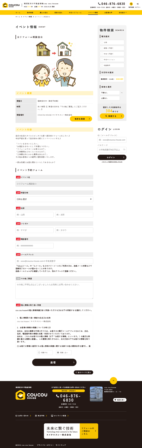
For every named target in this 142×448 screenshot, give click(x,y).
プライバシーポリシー (45, 445)
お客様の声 (108, 12)
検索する (112, 116)
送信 (53, 362)
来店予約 (41, 416)
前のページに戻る (84, 372)
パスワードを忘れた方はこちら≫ (112, 162)
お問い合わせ (23, 416)
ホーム (18, 12)
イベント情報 (93, 12)
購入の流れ (44, 12)
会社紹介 (122, 12)
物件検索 (30, 12)
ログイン (111, 157)
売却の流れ (58, 12)
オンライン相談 (60, 416)
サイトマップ (61, 445)
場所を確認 (80, 118)
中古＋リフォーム (75, 12)
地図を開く (121, 400)
